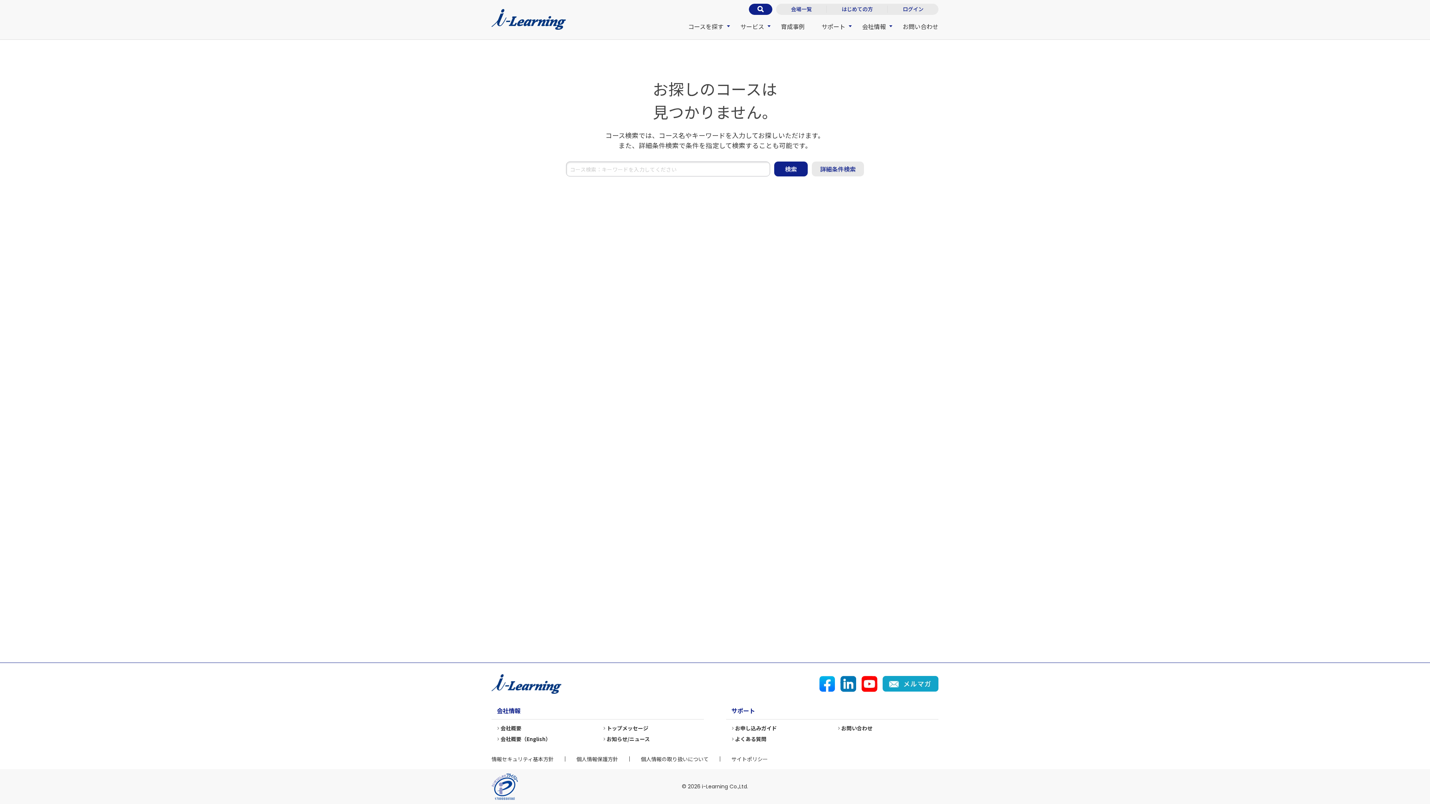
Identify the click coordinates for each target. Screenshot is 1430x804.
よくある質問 (750, 739)
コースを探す (706, 26)
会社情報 (874, 26)
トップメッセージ (627, 728)
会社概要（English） (525, 739)
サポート (833, 26)
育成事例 (793, 26)
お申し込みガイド (756, 728)
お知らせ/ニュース (628, 739)
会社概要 (510, 728)
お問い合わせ (920, 26)
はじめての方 (857, 9)
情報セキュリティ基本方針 (523, 759)
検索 (791, 169)
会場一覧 (801, 9)
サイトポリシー (749, 759)
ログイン (913, 9)
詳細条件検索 (838, 169)
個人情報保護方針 (597, 759)
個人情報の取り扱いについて (675, 759)
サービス (752, 26)
